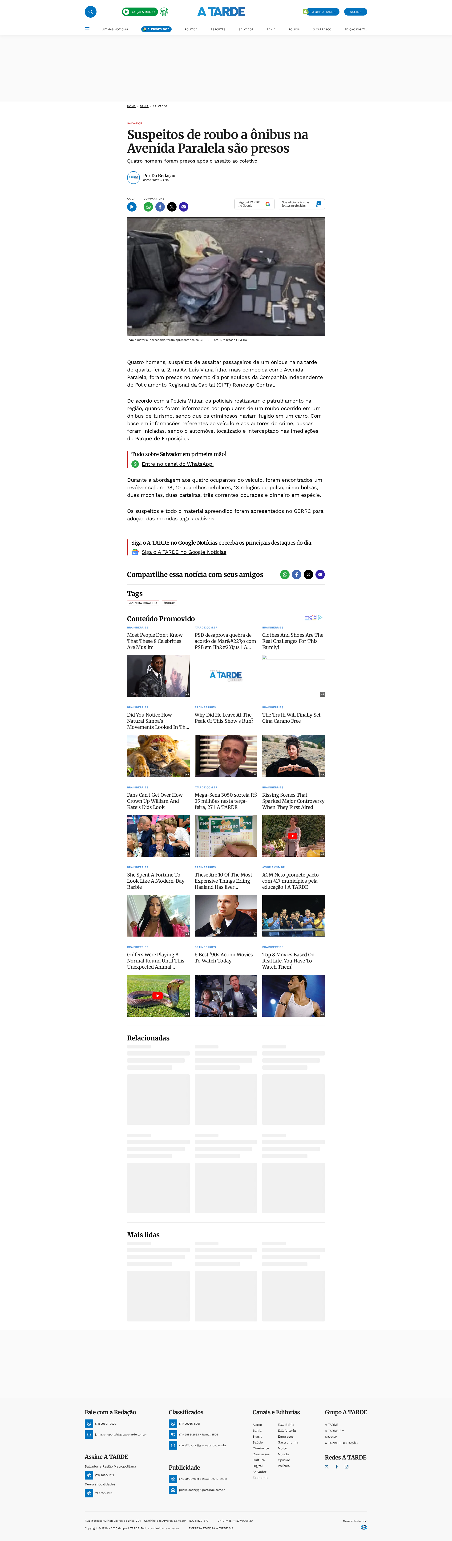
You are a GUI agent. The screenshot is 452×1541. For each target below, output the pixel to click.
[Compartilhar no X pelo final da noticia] (308, 574)
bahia (144, 106)
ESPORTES (218, 29)
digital (258, 1466)
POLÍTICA (191, 29)
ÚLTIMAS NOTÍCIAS (115, 29)
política (284, 1466)
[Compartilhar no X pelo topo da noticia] (172, 207)
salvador (259, 1472)
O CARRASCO (322, 29)
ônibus (169, 603)
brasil (257, 1436)
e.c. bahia (286, 1425)
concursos (261, 1454)
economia (260, 1478)
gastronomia (288, 1442)
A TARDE (331, 1425)
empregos (286, 1436)
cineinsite (261, 1448)
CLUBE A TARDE (323, 12)
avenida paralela (143, 603)
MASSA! (331, 1437)
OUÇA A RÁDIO (143, 12)
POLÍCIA (294, 29)
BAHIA (271, 29)
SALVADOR (246, 29)
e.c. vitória (287, 1430)
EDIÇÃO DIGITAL (355, 29)
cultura (259, 1460)
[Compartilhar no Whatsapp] (148, 207)
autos (257, 1425)
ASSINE (356, 12)
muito (282, 1448)
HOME (131, 106)
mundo (283, 1454)
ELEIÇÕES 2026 (158, 29)
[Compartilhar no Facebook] (160, 207)
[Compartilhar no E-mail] (183, 207)
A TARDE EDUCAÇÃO (341, 1443)
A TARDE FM (334, 1431)
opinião (284, 1460)
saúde (258, 1442)
